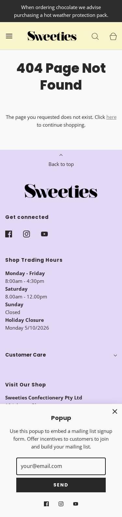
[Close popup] (115, 411)
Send (61, 485)
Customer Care (25, 354)
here (111, 117)
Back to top (61, 164)
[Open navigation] (9, 36)
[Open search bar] (95, 36)
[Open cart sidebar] (113, 36)
